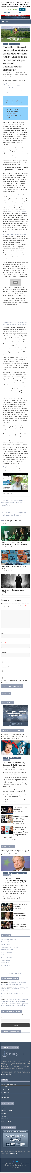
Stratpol (3, 1095)
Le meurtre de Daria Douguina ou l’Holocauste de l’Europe (13, 514)
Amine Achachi (5, 965)
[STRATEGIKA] (12, 1051)
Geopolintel (4, 1087)
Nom (3, 633)
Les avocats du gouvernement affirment (15, 234)
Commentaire (5, 609)
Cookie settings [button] (12, 9)
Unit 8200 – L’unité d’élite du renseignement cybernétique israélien (15, 543)
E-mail (3, 643)
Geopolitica (4, 1119)
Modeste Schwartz (6, 952)
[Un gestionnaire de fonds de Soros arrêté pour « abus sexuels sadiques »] (7, 913)
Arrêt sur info (5, 1089)
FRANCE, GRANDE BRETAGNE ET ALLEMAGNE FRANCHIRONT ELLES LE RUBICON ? (14, 988)
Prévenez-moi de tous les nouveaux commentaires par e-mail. (12, 674)
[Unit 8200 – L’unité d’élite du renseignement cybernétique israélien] (15, 527)
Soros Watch (7, 875)
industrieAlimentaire (10, 76)
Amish (16, 74)
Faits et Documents (6, 1110)
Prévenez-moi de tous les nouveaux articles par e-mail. (14, 681)
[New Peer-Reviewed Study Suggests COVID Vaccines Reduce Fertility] (15, 741)
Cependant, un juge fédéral (11, 195)
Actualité (11, 44)
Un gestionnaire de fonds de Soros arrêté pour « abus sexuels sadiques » (20, 915)
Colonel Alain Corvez (7, 949)
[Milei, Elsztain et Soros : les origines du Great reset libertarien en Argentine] (7, 922)
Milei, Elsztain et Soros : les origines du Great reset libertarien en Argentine (20, 924)
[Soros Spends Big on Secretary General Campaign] (15, 857)
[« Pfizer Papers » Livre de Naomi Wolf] (7, 807)
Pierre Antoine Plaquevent (8, 939)
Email (2, 1018)
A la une (5, 44)
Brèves (17, 44)
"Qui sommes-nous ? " (20, 1071)
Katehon (3, 1113)
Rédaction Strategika (18, 72)
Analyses (18, 757)
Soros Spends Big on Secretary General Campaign (15, 879)
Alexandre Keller (5, 968)
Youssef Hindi (5, 942)
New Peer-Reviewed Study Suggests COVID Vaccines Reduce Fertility (14, 765)
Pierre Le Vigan (5, 944)
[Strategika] (3, 21)
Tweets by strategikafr (15, 973)
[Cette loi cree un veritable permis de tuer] (15, 551)
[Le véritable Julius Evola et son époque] (15, 575)
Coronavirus (7, 759)
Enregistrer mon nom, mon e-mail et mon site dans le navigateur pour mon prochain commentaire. (14, 666)
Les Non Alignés (5, 1092)
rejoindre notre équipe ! (15, 1153)
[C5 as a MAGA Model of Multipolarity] (7, 904)
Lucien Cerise (5, 955)
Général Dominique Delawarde (10, 947)
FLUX (2, 1108)
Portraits (24, 873)
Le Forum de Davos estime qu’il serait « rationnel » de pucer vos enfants (14, 502)
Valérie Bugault (5, 960)
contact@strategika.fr (7, 1074)
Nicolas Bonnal (5, 963)
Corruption (21, 74)
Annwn (3, 993)
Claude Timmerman (6, 957)
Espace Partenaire (6, 1121)
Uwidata (3, 1116)
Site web (4, 652)
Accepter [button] (22, 9)
